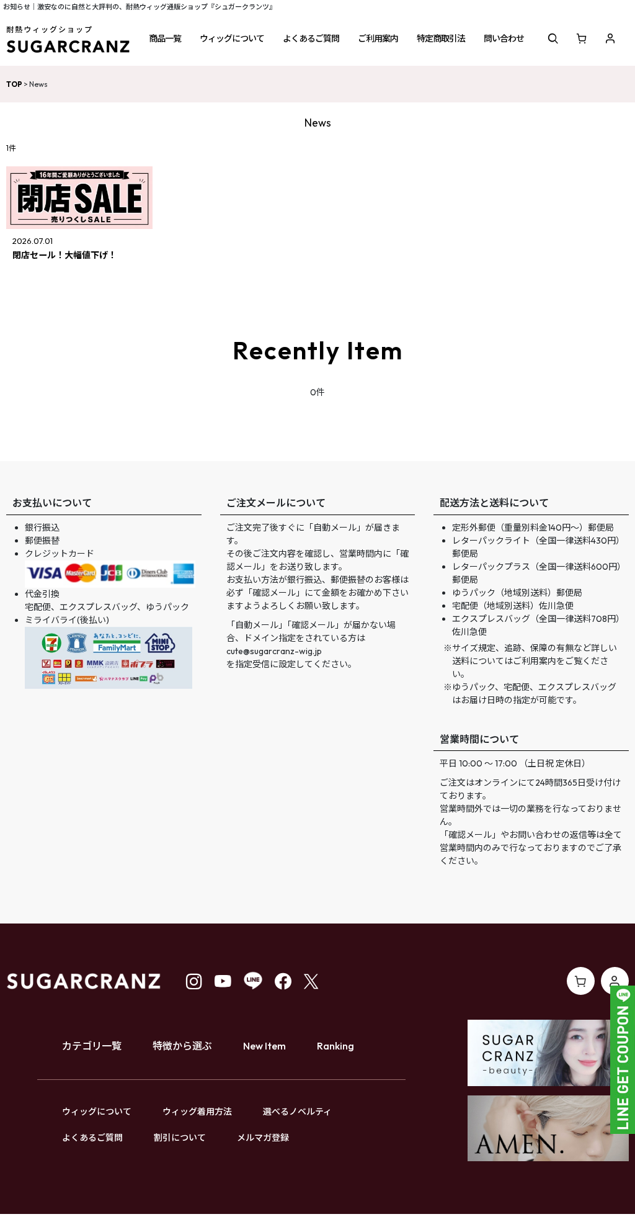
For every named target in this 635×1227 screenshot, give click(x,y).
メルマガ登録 (263, 1137)
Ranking (335, 1046)
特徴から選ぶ (182, 1046)
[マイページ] (610, 38)
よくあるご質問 (92, 1137)
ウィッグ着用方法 (197, 1111)
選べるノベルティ (297, 1111)
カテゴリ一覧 (92, 1046)
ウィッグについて (96, 1111)
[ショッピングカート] (582, 38)
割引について (180, 1137)
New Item (264, 1046)
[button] (165, 38)
